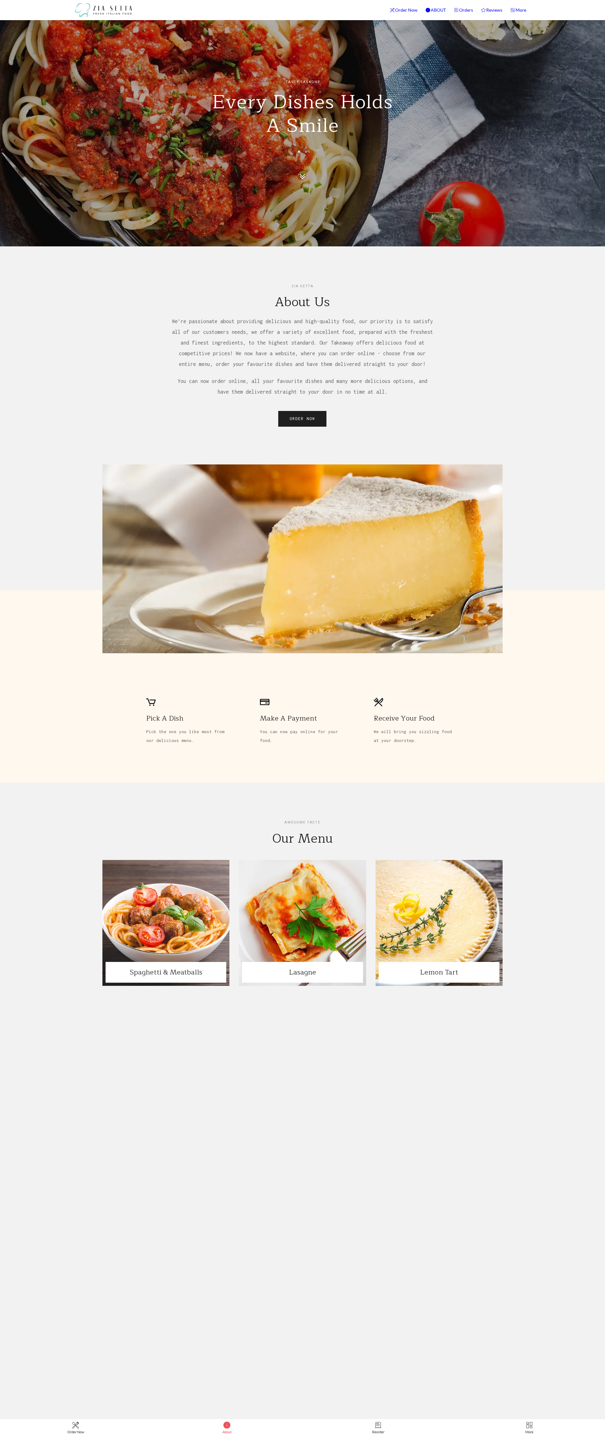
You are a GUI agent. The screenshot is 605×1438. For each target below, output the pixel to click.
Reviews (494, 10)
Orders (466, 10)
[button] (299, 151)
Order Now (406, 10)
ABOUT (438, 10)
